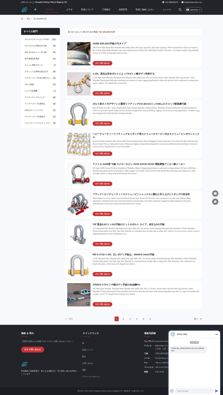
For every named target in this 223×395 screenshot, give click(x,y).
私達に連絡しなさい (145, 9)
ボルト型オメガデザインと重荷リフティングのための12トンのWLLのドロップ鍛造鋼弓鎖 (139, 104)
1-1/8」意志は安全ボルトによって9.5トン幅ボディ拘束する (124, 73)
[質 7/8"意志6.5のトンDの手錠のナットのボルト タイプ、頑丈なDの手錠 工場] (79, 234)
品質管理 (123, 9)
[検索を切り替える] (180, 9)
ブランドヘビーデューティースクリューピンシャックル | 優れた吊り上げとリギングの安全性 (141, 194)
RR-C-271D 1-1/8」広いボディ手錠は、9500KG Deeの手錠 (123, 254)
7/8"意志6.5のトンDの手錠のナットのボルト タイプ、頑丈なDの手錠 (129, 224)
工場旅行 (106, 9)
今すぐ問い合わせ (102, 63)
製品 (28, 19)
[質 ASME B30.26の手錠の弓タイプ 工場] (79, 53)
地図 (84, 370)
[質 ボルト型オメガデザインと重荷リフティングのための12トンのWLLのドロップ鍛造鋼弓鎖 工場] (79, 114)
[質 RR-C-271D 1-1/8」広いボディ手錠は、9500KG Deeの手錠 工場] (79, 264)
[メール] (215, 193)
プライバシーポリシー (91, 377)
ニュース (167, 9)
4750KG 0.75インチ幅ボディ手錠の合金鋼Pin (116, 284)
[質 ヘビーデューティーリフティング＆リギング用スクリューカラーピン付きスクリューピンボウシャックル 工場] (79, 144)
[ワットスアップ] (215, 202)
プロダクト (50, 9)
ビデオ (69, 9)
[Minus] (216, 334)
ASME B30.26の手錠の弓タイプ (109, 43)
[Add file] (172, 391)
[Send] (216, 391)
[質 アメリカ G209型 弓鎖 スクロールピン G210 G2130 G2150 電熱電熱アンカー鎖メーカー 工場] (79, 174)
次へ (196, 319)
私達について (87, 9)
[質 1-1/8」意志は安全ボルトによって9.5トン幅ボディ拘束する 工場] (79, 84)
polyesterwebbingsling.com (167, 341)
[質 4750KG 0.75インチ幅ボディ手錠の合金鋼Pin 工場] (79, 295)
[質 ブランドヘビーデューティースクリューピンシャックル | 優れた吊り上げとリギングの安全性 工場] (79, 204)
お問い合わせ (87, 363)
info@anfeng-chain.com (193, 2)
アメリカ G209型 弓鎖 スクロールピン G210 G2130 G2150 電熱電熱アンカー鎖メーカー (139, 164)
